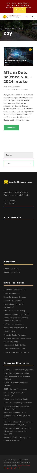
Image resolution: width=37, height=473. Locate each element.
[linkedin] (7, 468)
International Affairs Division (15, 345)
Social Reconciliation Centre (14, 348)
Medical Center (19, 7)
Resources (9, 7)
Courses (24, 90)
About (8, 3)
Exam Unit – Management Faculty (16, 314)
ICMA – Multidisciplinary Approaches (18, 403)
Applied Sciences (13, 90)
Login (8, 5)
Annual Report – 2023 (12, 268)
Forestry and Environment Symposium (18, 370)
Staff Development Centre (14, 324)
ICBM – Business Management (15, 389)
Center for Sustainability (13, 300)
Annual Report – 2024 (12, 272)
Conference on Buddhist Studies (16, 399)
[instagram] (19, 468)
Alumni (14, 3)
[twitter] (11, 468)
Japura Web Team (23, 465)
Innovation (15, 5)
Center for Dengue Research (15, 297)
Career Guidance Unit (12, 293)
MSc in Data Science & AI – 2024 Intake (18, 77)
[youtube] (15, 468)
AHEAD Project (9, 331)
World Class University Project (15, 328)
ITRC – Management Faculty (14, 310)
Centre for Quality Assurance (15, 335)
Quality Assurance (23, 3)
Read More (11, 128)
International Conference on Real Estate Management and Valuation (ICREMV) (17, 376)
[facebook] (4, 468)
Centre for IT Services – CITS (15, 290)
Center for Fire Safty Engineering (16, 352)
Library (28, 7)
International (25, 5)
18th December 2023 (12, 87)
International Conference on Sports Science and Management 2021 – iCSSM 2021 (17, 431)
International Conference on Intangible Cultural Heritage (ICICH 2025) (17, 415)
